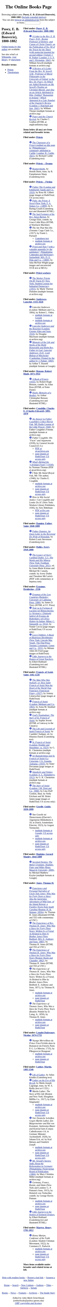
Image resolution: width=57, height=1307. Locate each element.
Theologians (13, 72)
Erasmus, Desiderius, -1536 (34, 587)
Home (7, 1285)
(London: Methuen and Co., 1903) (42, 704)
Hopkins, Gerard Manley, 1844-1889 (38, 855)
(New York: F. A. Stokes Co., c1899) (40, 203)
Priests (10, 69)
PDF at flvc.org (42, 510)
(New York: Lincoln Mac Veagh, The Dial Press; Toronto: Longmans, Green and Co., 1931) (41, 641)
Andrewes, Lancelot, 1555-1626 (35, 300)
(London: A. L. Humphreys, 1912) (42, 775)
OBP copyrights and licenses (28, 1303)
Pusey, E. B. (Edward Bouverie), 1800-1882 (38, 29)
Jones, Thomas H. (45, 883)
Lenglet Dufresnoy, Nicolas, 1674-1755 (39, 1033)
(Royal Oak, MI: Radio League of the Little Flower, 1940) (41, 423)
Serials (34, 1288)
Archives (33, 1293)
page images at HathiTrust (42, 999)
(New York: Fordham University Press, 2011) (41, 560)
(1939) (41, 463)
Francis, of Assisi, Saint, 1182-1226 (38, 673)
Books (5, 1293)
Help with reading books (13, 1277)
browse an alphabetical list (27, 20)
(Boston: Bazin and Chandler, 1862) (42, 955)
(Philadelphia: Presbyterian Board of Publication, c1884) (41, 1167)
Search (15, 1285)
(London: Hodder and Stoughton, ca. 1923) (40, 745)
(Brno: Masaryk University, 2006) (41, 866)
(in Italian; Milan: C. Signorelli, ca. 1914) (42, 616)
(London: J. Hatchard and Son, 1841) (42, 88)
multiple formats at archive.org (43, 242)
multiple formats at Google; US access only (44, 833)
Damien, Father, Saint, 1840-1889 (37, 524)
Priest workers (43, 273)
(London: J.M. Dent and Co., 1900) (40, 788)
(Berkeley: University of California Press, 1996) (40, 598)
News (13, 1293)
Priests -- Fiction (44, 182)
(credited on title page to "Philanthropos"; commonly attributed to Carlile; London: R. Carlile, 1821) (42, 149)
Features (22, 1293)
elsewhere (15, 59)
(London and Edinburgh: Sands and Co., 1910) (42, 190)
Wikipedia (6, 57)
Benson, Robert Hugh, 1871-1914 (37, 372)
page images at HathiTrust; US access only (42, 456)
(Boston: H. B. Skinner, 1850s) (42, 900)
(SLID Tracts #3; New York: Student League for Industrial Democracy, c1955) (41, 283)
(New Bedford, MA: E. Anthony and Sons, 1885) (42, 932)
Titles (48, 1285)
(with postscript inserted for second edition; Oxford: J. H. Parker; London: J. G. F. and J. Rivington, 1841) (42, 48)
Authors (40, 1285)
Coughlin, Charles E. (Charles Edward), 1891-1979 (38, 411)
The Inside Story (47, 1293)
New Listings (27, 1285)
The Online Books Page (28, 6)
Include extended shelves (33, 17)
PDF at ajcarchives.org (42, 449)
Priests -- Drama (44, 163)
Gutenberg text (42, 238)
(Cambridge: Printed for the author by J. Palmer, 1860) (42, 351)
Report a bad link (35, 1277)
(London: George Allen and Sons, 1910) (41, 330)
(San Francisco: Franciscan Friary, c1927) (41, 687)
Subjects (24, 1288)
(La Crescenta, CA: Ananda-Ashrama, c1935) (42, 760)
